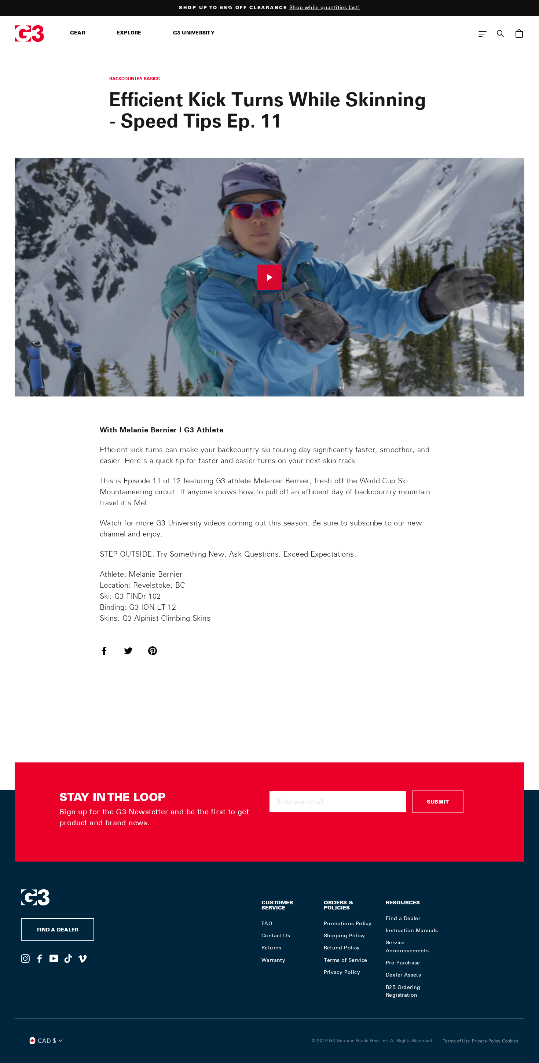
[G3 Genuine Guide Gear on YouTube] (54, 958)
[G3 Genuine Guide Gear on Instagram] (25, 958)
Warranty (273, 960)
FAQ (266, 923)
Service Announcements (407, 946)
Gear (77, 33)
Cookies (510, 1041)
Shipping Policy (344, 935)
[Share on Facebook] (108, 650)
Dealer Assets (403, 975)
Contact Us (275, 935)
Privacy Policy (342, 972)
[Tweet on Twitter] (133, 650)
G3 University (193, 33)
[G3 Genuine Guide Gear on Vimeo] (82, 958)
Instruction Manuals (412, 930)
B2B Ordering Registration (403, 991)
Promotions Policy (348, 923)
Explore (129, 33)
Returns (271, 948)
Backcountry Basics (134, 78)
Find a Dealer (403, 918)
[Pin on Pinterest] (157, 650)
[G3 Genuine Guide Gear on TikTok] (68, 958)
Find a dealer (57, 930)
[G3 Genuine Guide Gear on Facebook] (39, 958)
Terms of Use (456, 1041)
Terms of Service (345, 960)
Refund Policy (342, 948)
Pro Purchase (403, 963)
